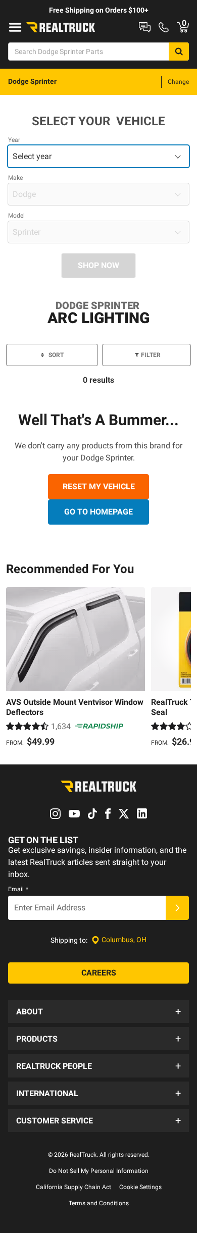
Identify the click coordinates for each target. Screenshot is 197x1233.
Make (15, 177)
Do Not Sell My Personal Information (99, 1170)
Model (16, 215)
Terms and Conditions (99, 1203)
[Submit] (177, 908)
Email (18, 889)
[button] (98, 1011)
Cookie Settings (140, 1187)
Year (14, 139)
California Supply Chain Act (73, 1187)
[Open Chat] (145, 27)
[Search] (179, 51)
